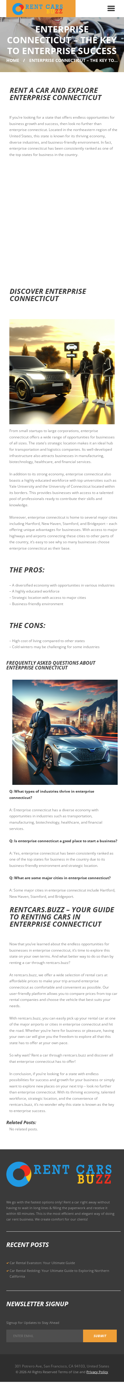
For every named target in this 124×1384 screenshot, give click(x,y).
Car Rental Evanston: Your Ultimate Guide (42, 1263)
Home (12, 60)
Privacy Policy (97, 1372)
